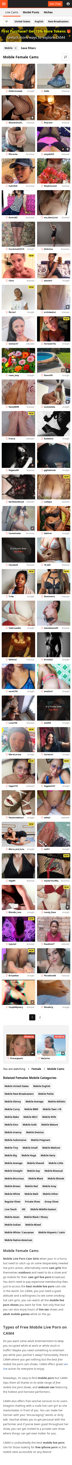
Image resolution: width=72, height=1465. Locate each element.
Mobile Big (11, 1155)
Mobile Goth (30, 1124)
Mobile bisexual (54, 1170)
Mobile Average (34, 1101)
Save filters (28, 48)
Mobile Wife (49, 1117)
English (39, 21)
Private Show (32, 1201)
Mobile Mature (49, 1124)
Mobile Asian (12, 1217)
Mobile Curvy (12, 1109)
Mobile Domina (35, 1132)
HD (23, 1209)
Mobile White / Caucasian (19, 1232)
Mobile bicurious (14, 1178)
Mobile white (12, 1194)
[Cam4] (20, 4)
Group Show (51, 1201)
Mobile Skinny (13, 1101)
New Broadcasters (58, 21)
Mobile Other (50, 1194)
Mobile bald (31, 1194)
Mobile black (35, 1178)
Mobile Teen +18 (52, 1109)
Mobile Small (30, 1147)
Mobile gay (33, 1170)
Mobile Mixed (33, 1224)
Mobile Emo (11, 1124)
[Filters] (6, 21)
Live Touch (11, 1209)
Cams (55, 1069)
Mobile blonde (56, 1178)
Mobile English (41, 1086)
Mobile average (13, 1163)
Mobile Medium (51, 1147)
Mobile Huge (29, 1155)
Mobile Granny (13, 1132)
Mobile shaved (35, 1163)
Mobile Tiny (11, 1147)
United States (22, 21)
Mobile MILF (30, 1117)
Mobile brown (12, 1186)
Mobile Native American (18, 1240)
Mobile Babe (12, 1117)
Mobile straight (13, 1170)
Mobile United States (17, 1086)
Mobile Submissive (15, 1140)
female (36, 1069)
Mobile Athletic (56, 1101)
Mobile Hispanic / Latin (51, 1232)
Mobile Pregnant (40, 1140)
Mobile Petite (46, 1093)
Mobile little (56, 1163)
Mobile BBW (31, 1109)
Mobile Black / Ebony (36, 1217)
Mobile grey (49, 1186)
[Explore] (4, 4)
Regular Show (12, 1201)
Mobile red (31, 1186)
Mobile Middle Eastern (43, 1209)
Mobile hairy (48, 1155)
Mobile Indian (13, 1224)
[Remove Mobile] (15, 48)
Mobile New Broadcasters (19, 1093)
